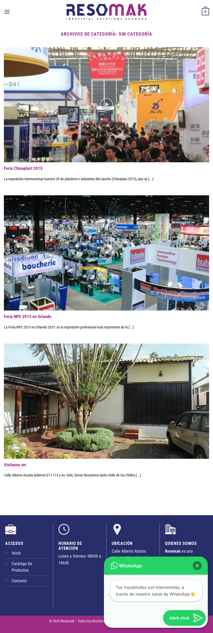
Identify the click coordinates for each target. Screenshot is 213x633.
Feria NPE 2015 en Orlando (27, 316)
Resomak (68, 621)
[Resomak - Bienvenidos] (106, 12)
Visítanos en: (15, 464)
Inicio (16, 553)
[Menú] (7, 11)
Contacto (19, 580)
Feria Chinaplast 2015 (23, 168)
